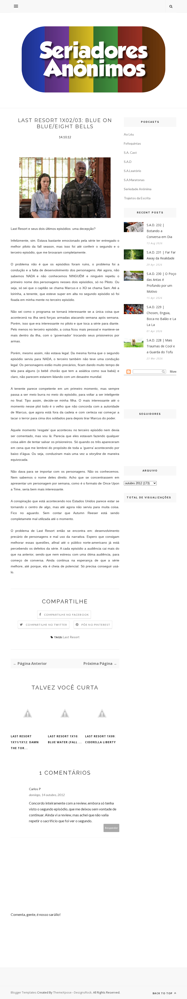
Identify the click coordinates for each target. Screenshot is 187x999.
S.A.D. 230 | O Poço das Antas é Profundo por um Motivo (161, 283)
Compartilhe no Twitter (46, 624)
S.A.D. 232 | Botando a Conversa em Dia (159, 231)
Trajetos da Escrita (137, 198)
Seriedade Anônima (137, 189)
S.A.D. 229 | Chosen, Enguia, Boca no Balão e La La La (161, 316)
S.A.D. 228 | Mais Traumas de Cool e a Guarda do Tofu (161, 346)
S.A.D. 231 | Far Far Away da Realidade (161, 255)
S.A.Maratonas (134, 180)
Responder (111, 827)
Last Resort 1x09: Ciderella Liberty (100, 739)
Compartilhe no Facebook (66, 614)
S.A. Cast (130, 152)
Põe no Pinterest (95, 624)
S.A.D (128, 162)
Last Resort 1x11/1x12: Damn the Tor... (25, 742)
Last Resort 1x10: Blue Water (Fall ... (65, 739)
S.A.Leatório (132, 171)
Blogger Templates (23, 992)
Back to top (163, 993)
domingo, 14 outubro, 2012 (47, 795)
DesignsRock (83, 992)
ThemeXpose (62, 992)
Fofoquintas (132, 143)
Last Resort (71, 637)
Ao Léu (129, 134)
